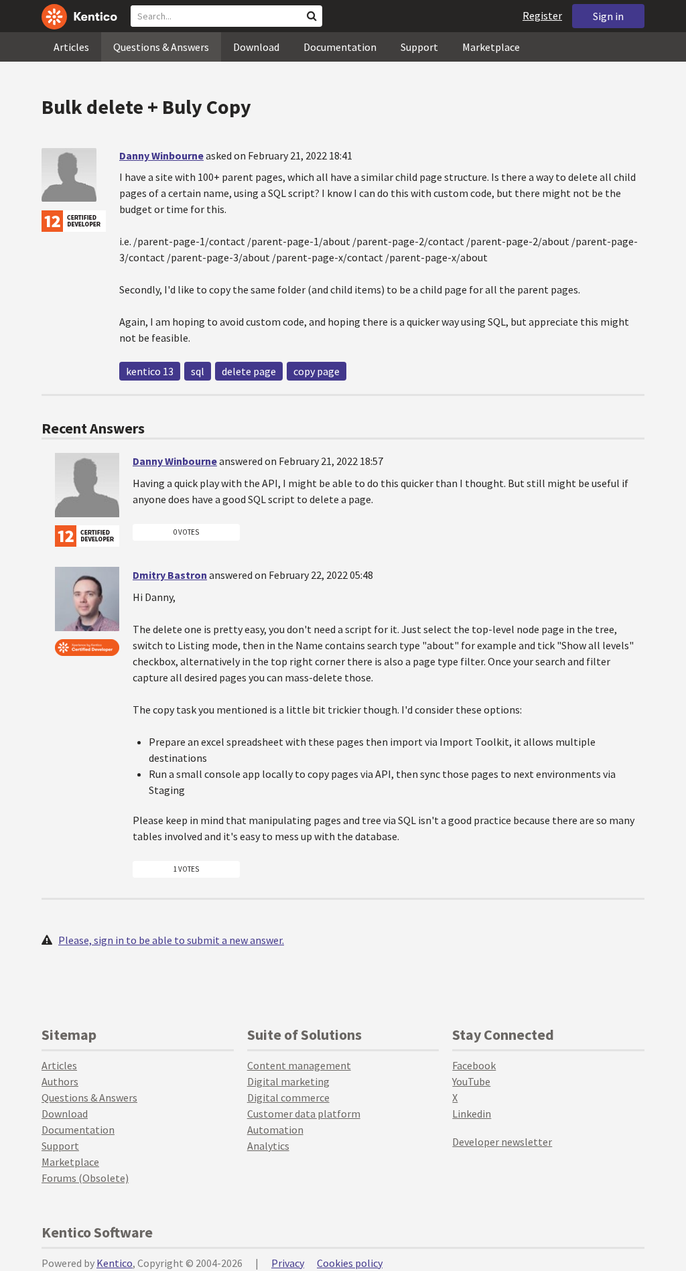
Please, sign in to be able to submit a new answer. (171, 940)
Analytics (268, 1145)
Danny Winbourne (161, 155)
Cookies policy (350, 1263)
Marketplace (491, 47)
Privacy (287, 1263)
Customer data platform (303, 1113)
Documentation (339, 47)
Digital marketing (288, 1081)
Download (256, 47)
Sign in (608, 16)
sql (197, 371)
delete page (249, 371)
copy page (316, 371)
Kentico (114, 1263)
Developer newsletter (502, 1141)
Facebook (474, 1065)
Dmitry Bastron (170, 575)
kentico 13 (150, 371)
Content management (299, 1065)
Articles (71, 47)
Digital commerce (288, 1097)
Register (542, 15)
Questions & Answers (161, 47)
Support (419, 47)
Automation (275, 1129)
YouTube (471, 1081)
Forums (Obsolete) (85, 1178)
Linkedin (471, 1113)
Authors (60, 1081)
